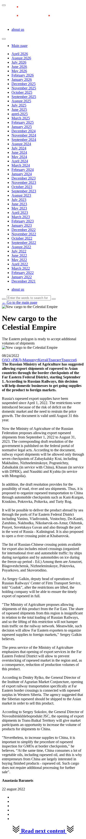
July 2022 (18, 251)
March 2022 (20, 268)
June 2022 (19, 255)
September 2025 (23, 97)
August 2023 (21, 195)
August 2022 (21, 247)
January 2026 (21, 79)
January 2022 (21, 277)
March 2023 (20, 217)
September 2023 (23, 191)
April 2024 (19, 161)
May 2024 (19, 157)
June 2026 (19, 67)
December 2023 (23, 178)
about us (17, 29)
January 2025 (21, 127)
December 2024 (23, 131)
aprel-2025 (19, 114)
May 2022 (19, 260)
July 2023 (18, 200)
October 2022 (21, 238)
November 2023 (23, 182)
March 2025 (20, 118)
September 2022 (23, 243)
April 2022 (19, 264)
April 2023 (19, 213)
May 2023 (19, 208)
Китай (43, 360)
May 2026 (19, 71)
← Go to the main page (19, 302)
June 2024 (19, 152)
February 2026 (22, 75)
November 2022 (23, 234)
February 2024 (22, 170)
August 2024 (21, 144)
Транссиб (69, 360)
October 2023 (21, 187)
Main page (19, 46)
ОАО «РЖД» (12, 360)
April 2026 (19, 54)
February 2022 (22, 273)
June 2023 (19, 204)
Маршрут (30, 360)
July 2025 (18, 105)
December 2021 (23, 281)
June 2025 (19, 110)
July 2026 (18, 62)
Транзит (54, 360)
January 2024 (21, 174)
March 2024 (20, 165)
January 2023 (21, 225)
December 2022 (23, 230)
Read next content (43, 831)
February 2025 (22, 122)
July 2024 (18, 148)
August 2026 (21, 58)
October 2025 (21, 92)
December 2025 (23, 84)
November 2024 (23, 135)
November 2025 (23, 88)
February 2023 (22, 221)
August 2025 (21, 101)
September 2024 (23, 140)
